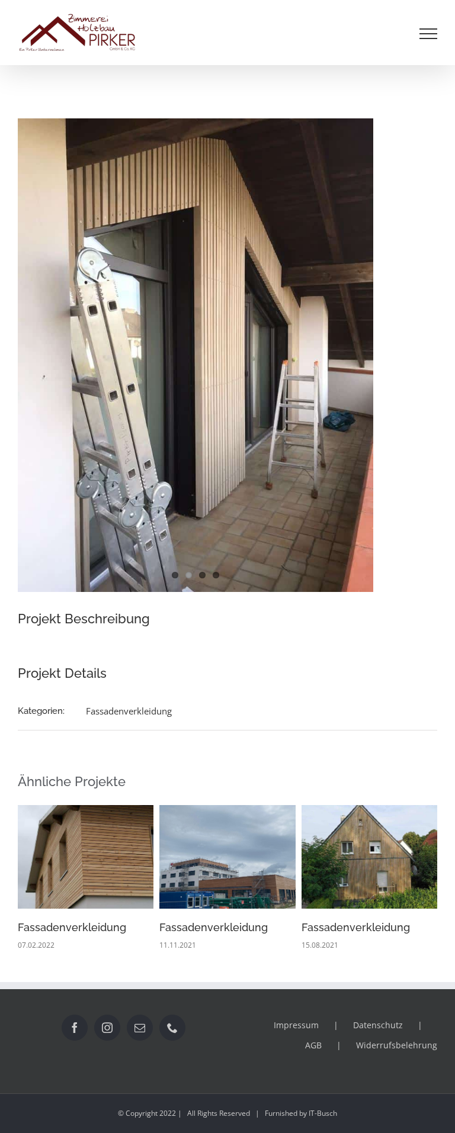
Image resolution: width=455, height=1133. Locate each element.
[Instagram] (107, 1028)
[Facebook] (75, 1028)
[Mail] (140, 1028)
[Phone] (172, 1028)
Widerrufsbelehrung (396, 1045)
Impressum (296, 1025)
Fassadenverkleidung (129, 711)
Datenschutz (378, 1025)
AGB (313, 1045)
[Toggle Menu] (428, 33)
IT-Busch (323, 1113)
